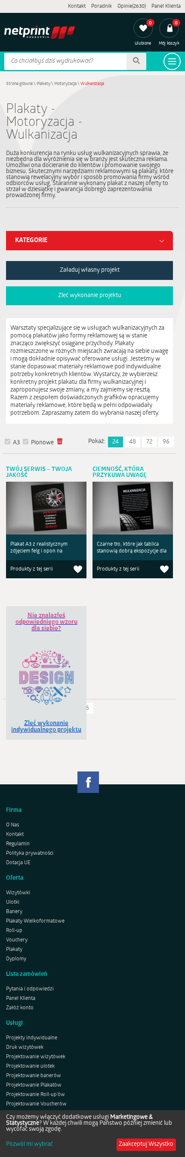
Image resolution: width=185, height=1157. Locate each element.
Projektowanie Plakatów (34, 1085)
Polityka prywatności (29, 853)
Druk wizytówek (24, 1047)
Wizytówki (18, 893)
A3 (16, 443)
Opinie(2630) (131, 6)
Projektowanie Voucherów (36, 1104)
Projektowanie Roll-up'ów (35, 1094)
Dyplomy (16, 959)
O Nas (12, 825)
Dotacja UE (18, 862)
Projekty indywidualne (31, 1038)
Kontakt (77, 6)
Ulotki (12, 902)
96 (166, 442)
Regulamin (18, 844)
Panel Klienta (166, 6)
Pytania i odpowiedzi (30, 989)
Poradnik (101, 6)
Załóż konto (20, 1008)
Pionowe (42, 443)
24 (115, 442)
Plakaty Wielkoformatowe (35, 921)
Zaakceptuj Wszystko (146, 1144)
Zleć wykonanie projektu (89, 295)
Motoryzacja (65, 84)
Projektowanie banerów (33, 1075)
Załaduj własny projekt (90, 270)
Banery (14, 911)
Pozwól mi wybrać (29, 1145)
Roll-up (14, 930)
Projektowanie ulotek (30, 1066)
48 (132, 442)
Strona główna (19, 84)
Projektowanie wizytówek (35, 1057)
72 (149, 442)
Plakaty (43, 84)
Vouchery (17, 940)
